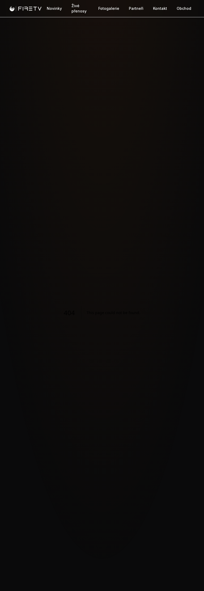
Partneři (136, 8)
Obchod (184, 8)
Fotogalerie (108, 8)
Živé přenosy (79, 8)
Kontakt (160, 8)
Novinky (54, 8)
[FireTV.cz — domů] (25, 8)
